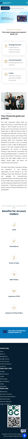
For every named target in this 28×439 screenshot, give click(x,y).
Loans (11, 73)
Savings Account (15, 45)
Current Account (15, 60)
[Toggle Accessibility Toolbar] (24, 435)
